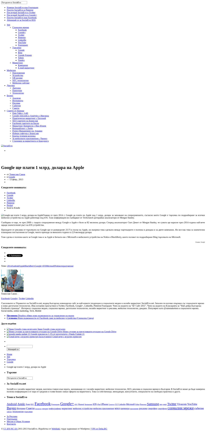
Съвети (15, 108)
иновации (38, 408)
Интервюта (17, 100)
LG (116, 404)
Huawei (81, 404)
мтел (117, 408)
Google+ (22, 32)
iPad (99, 404)
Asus (28, 404)
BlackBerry (30, 266)
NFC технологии (20, 80)
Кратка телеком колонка (23, 136)
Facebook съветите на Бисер (25, 123)
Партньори (12, 419)
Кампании (23, 65)
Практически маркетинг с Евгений (29, 118)
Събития (16, 105)
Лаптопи (16, 88)
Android (15, 266)
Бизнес (10, 95)
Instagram (88, 404)
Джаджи (11, 85)
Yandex (21, 60)
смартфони (162, 409)
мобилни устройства (83, 408)
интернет (45, 409)
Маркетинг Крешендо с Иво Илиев (29, 126)
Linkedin (30, 298)
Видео (11, 408)
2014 (9, 266)
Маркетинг (17, 63)
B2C (32, 404)
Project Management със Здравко (27, 131)
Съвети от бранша (15, 111)
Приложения (18, 73)
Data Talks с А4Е (20, 113)
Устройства (17, 75)
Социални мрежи (20, 27)
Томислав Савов (17, 174)
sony (165, 404)
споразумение (66, 266)
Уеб (8, 25)
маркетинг (67, 408)
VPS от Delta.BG (99, 429)
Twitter (21, 35)
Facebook (22, 30)
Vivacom (182, 404)
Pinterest (22, 37)
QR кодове (17, 78)
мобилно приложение (103, 408)
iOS (44, 266)
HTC (76, 404)
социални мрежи (181, 408)
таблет (9, 412)
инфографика (55, 408)
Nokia (57, 266)
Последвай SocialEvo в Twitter (21, 12)
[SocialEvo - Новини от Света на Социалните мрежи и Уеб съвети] (6, 146)
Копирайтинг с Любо (22, 128)
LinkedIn (22, 40)
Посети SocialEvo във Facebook (22, 17)
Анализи (16, 98)
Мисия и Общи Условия (18, 421)
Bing (20, 52)
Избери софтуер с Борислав (25, 133)
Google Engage (25, 55)
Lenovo (112, 404)
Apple (22, 266)
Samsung (153, 404)
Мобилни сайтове (20, 83)
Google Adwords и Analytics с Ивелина (30, 116)
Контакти (11, 424)
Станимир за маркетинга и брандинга (30, 141)
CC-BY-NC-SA (10, 429)
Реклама (16, 103)
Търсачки (16, 47)
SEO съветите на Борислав (25, 121)
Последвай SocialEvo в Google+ (22, 15)
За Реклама (12, 416)
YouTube (22, 42)
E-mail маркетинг (26, 68)
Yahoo (21, 58)
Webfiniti (56, 429)
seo (161, 404)
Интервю (21, 408)
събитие (199, 408)
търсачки (28, 411)
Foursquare (23, 45)
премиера (124, 408)
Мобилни (11, 70)
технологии (18, 411)
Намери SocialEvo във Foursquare (22, 7)
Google (21, 50)
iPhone (104, 404)
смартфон (152, 408)
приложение (134, 409)
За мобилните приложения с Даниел (29, 138)
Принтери (17, 90)
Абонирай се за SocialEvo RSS (21, 20)
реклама (143, 408)
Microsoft (50, 266)
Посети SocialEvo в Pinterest (20, 10)
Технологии (18, 93)
